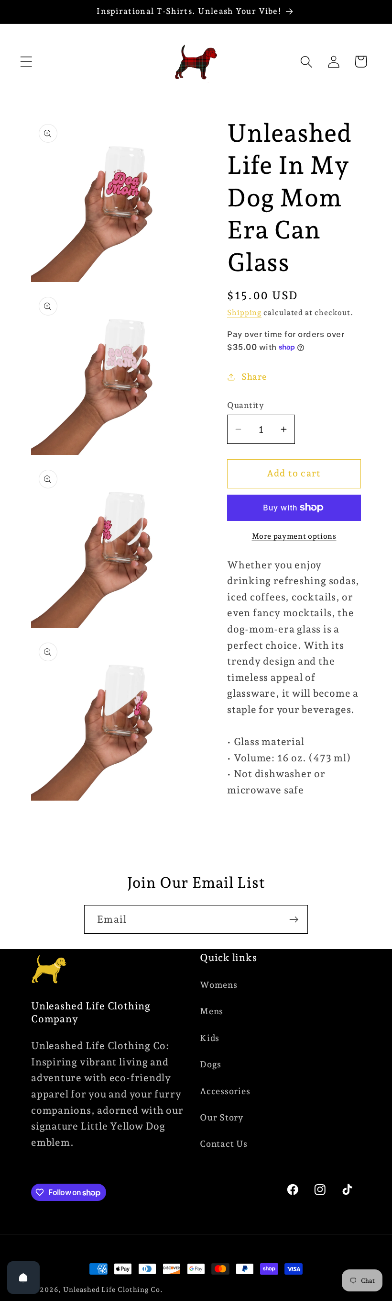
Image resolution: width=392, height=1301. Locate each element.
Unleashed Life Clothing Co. (113, 1289)
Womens (219, 985)
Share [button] (254, 377)
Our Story (222, 1117)
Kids (209, 1038)
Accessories (225, 1091)
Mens (211, 1011)
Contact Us (224, 1144)
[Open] (23, 1277)
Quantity (245, 405)
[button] (26, 61)
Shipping (244, 312)
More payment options (294, 536)
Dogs (210, 1064)
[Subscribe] (293, 919)
